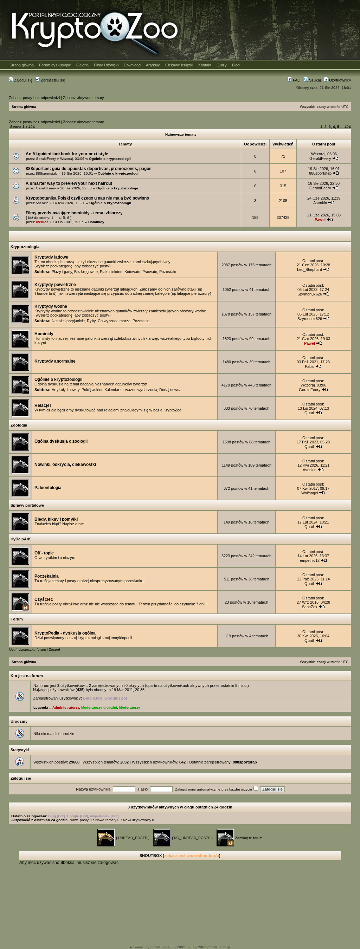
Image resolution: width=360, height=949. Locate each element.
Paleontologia (48, 487)
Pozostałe (167, 271)
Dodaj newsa (170, 390)
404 (348, 127)
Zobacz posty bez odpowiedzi (34, 98)
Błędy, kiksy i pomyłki (56, 519)
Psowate (149, 271)
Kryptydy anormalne (55, 361)
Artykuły (153, 65)
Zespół (54, 649)
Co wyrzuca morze (114, 321)
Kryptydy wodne (50, 306)
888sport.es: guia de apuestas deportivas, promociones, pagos (89, 168)
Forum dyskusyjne (55, 65)
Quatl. (309, 413)
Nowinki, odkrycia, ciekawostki (65, 464)
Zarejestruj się (52, 80)
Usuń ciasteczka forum (27, 649)
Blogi (236, 65)
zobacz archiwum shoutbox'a (191, 855)
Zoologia (19, 425)
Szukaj (314, 80)
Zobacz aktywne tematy (83, 98)
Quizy (222, 65)
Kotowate (132, 271)
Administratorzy (65, 707)
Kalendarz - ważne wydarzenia (130, 390)
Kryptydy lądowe (51, 257)
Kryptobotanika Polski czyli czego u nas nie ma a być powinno (87, 198)
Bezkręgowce (86, 271)
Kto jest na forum (27, 676)
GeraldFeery (46, 159)
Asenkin (42, 203)
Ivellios (42, 222)
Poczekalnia (46, 576)
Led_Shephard (309, 269)
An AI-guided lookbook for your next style (67, 153)
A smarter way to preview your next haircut (69, 183)
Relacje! (42, 405)
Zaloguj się (22, 80)
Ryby (91, 321)
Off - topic (44, 553)
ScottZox (309, 607)
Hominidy (96, 222)
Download (132, 65)
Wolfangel (309, 493)
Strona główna (21, 65)
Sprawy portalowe (27, 505)
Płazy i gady (62, 271)
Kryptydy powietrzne (55, 284)
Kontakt (204, 65)
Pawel (320, 219)
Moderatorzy (129, 707)
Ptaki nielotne (111, 271)
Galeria (82, 65)
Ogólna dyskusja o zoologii (61, 441)
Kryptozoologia (25, 247)
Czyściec (43, 599)
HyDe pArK (21, 539)
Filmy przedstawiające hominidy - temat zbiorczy (74, 212)
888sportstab (46, 173)
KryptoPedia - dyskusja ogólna (65, 633)
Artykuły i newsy (65, 390)
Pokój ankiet (92, 390)
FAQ (296, 80)
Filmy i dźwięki (106, 65)
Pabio (309, 366)
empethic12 (310, 560)
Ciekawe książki (179, 65)
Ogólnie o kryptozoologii (110, 159)
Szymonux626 (309, 294)
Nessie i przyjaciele (68, 321)
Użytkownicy (339, 80)
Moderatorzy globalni (99, 707)
